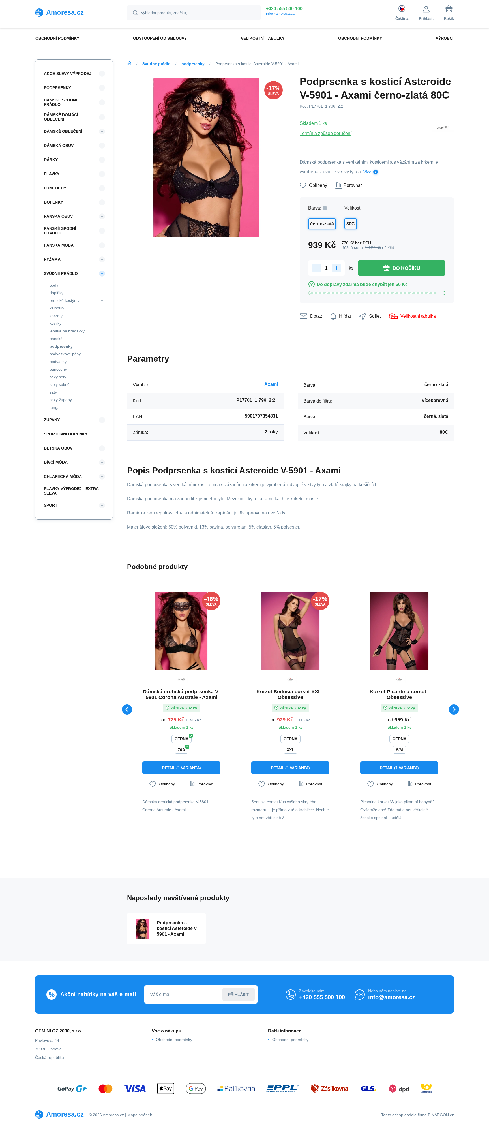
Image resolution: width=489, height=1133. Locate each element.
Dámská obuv (59, 145)
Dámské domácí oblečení (61, 116)
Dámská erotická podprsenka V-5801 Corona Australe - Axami (181, 694)
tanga (55, 407)
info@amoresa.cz (280, 13)
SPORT (50, 505)
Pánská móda (59, 245)
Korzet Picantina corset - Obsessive (399, 694)
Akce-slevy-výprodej (67, 73)
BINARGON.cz (441, 1115)
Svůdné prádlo (156, 63)
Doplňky (53, 202)
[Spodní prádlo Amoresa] (129, 63)
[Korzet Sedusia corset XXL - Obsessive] (290, 631)
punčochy (58, 369)
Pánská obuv (58, 216)
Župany (52, 420)
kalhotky (57, 308)
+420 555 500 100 (284, 8)
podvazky (58, 361)
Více (367, 172)
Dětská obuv (58, 448)
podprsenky (193, 63)
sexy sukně (60, 384)
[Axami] (443, 128)
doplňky (56, 292)
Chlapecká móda (63, 476)
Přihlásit (238, 994)
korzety (56, 315)
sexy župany (61, 399)
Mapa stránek (139, 1115)
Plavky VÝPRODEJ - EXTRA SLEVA (71, 490)
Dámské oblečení (63, 131)
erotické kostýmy (65, 300)
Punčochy (55, 188)
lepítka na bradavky (67, 331)
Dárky (51, 159)
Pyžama (52, 259)
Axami (271, 384)
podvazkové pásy (65, 354)
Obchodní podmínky (174, 1039)
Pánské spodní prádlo (60, 230)
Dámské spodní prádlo (60, 102)
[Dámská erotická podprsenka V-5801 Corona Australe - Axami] (181, 631)
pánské (56, 338)
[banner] (74, 12)
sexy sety (58, 377)
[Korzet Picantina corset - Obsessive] (399, 631)
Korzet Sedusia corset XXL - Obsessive (290, 694)
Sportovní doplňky (65, 434)
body (54, 285)
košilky (55, 323)
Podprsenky (57, 87)
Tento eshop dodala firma (404, 1115)
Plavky (51, 174)
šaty (53, 392)
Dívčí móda (56, 462)
